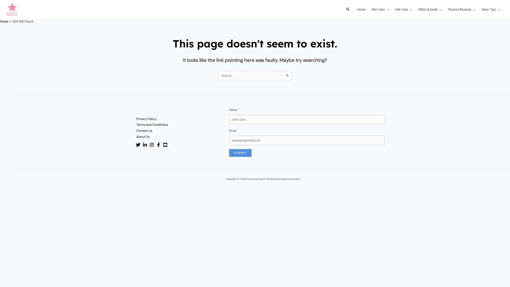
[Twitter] (138, 145)
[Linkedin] (145, 145)
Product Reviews (459, 9)
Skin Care (378, 9)
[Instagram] (151, 145)
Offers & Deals (428, 9)
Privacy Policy (146, 119)
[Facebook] (158, 145)
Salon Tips (489, 9)
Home (361, 9)
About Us (143, 137)
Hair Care (401, 9)
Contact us (144, 131)
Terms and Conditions (152, 125)
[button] (348, 9)
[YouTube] (165, 145)
